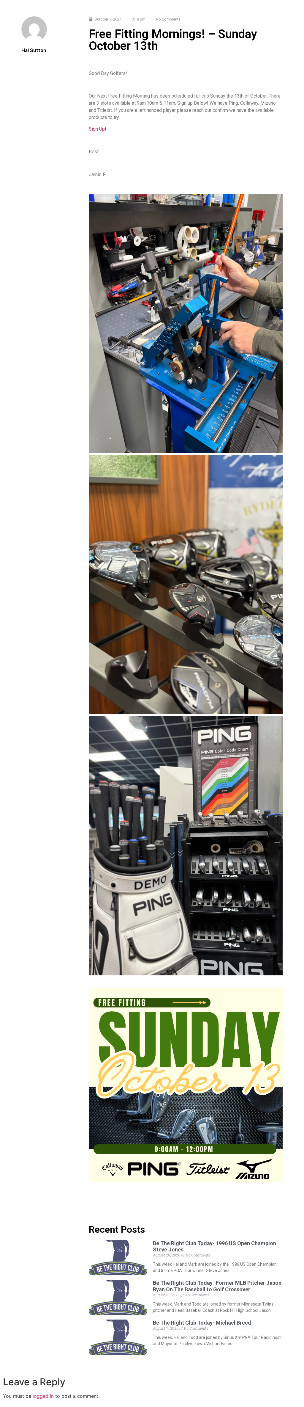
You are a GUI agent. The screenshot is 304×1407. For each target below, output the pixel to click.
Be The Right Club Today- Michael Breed (202, 1323)
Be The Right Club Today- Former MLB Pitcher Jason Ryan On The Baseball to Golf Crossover (217, 1286)
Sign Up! (97, 129)
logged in (43, 1396)
